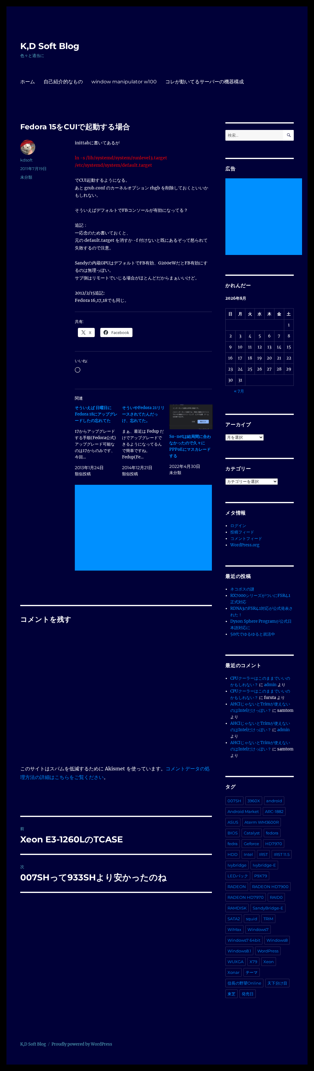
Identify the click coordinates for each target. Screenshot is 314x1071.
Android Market (243, 811)
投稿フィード (242, 532)
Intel (248, 854)
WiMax (234, 929)
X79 (253, 961)
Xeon (268, 961)
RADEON (237, 886)
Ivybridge (237, 865)
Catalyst (252, 832)
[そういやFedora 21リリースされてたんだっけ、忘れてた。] (145, 440)
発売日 (248, 993)
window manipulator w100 (124, 82)
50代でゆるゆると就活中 (252, 634)
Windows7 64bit (244, 940)
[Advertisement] (144, 528)
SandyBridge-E (268, 908)
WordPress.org (244, 545)
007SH (234, 800)
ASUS (233, 822)
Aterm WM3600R (261, 822)
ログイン (238, 525)
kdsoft (26, 160)
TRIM (268, 918)
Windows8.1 (239, 950)
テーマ (252, 972)
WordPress (267, 950)
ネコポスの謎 (242, 589)
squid (251, 918)
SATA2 (234, 918)
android (274, 800)
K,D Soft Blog (49, 46)
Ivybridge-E (264, 865)
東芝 (232, 993)
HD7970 (273, 843)
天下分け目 (277, 983)
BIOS (233, 832)
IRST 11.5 (281, 854)
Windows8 (277, 940)
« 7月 (239, 391)
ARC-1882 (274, 811)
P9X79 (260, 875)
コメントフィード (246, 538)
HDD (233, 854)
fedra (233, 843)
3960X (253, 800)
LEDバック (238, 875)
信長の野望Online (244, 983)
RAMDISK (237, 908)
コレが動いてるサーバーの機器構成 (204, 82)
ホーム (27, 82)
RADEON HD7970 (246, 897)
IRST (263, 854)
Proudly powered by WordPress (82, 1044)
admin (270, 684)
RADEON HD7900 (270, 886)
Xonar (233, 972)
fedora (272, 832)
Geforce (251, 843)
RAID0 (276, 897)
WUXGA (235, 961)
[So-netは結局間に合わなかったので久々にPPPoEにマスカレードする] (191, 416)
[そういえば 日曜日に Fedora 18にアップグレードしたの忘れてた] (98, 440)
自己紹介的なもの (63, 82)
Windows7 (258, 929)
